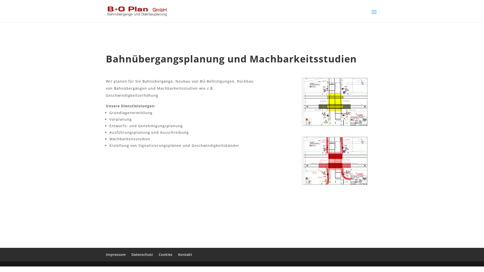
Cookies (165, 254)
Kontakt (185, 254)
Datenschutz (142, 254)
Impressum (116, 254)
